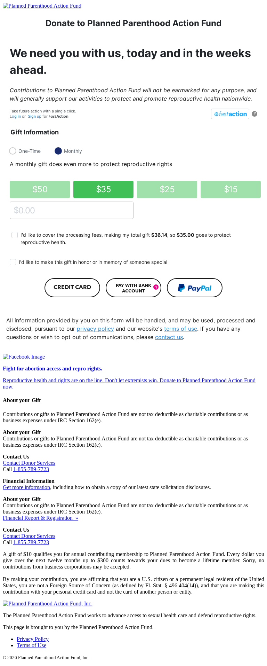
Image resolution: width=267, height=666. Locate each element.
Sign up (34, 116)
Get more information (26, 487)
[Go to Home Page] (42, 6)
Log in (15, 116)
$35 (103, 189)
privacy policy (95, 328)
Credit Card (72, 287)
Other (16, 210)
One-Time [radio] (29, 151)
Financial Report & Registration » (40, 518)
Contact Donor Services (29, 463)
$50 (39, 189)
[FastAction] (230, 114)
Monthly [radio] (73, 151)
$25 (167, 189)
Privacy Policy (33, 639)
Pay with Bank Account (133, 287)
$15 (230, 189)
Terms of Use (31, 645)
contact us (169, 337)
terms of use (180, 328)
